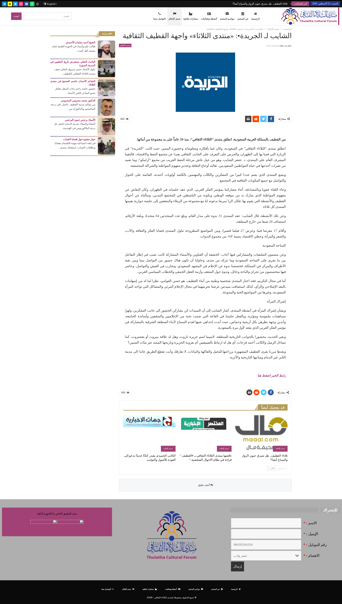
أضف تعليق (204, 484)
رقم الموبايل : (315, 545)
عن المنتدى (242, 18)
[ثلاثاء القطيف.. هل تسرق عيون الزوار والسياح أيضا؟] (261, 433)
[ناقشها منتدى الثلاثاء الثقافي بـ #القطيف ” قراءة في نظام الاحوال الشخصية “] (205, 433)
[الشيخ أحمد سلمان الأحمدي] (106, 48)
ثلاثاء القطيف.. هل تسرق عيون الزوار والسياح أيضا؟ (260, 3)
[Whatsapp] (37, 3)
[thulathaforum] (32, 3)
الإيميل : (310, 534)
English (51, 3)
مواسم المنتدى (227, 18)
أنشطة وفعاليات (209, 18)
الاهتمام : (311, 556)
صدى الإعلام (174, 18)
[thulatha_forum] (21, 3)
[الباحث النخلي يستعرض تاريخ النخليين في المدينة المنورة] (106, 68)
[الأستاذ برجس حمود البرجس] (106, 126)
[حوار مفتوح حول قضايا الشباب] (106, 145)
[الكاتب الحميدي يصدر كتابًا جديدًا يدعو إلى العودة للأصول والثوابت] (149, 433)
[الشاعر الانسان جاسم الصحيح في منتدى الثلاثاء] (106, 87)
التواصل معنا (159, 18)
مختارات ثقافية (190, 18)
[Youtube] (26, 3)
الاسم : (310, 523)
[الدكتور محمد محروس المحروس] (106, 107)
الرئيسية (255, 18)
